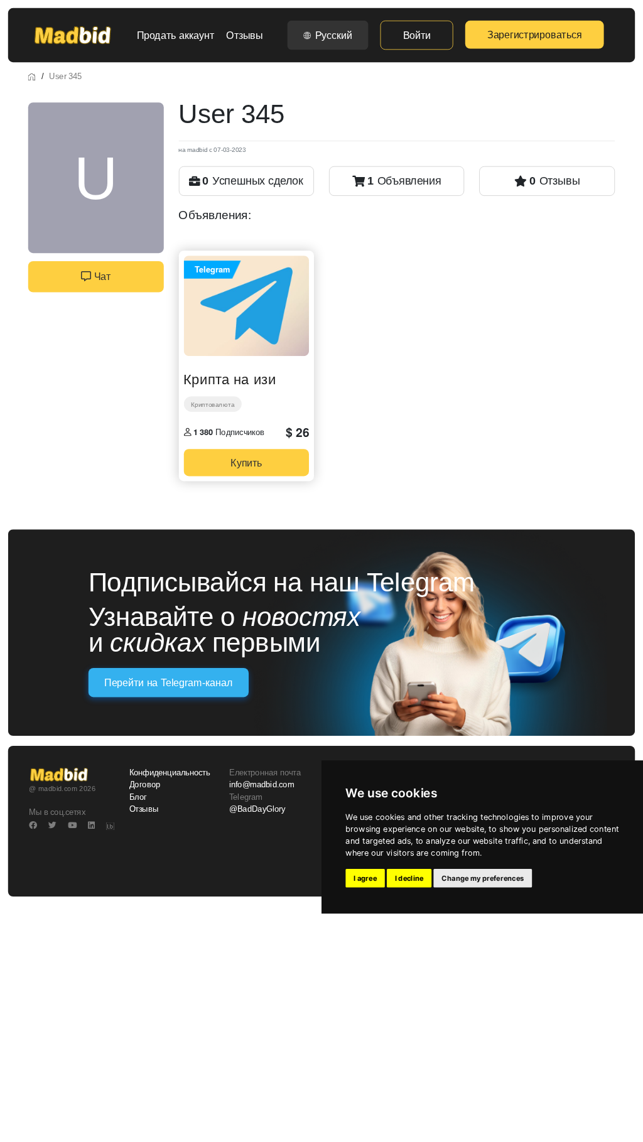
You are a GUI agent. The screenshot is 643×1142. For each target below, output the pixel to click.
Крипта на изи (229, 378)
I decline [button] (409, 878)
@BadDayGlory (257, 809)
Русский (333, 35)
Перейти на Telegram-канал (168, 683)
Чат (101, 277)
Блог (138, 797)
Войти (417, 35)
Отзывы (244, 35)
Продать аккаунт (175, 35)
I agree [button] (365, 878)
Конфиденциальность (169, 772)
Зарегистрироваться (534, 34)
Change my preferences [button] (482, 878)
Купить (246, 462)
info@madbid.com (261, 784)
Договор (145, 784)
